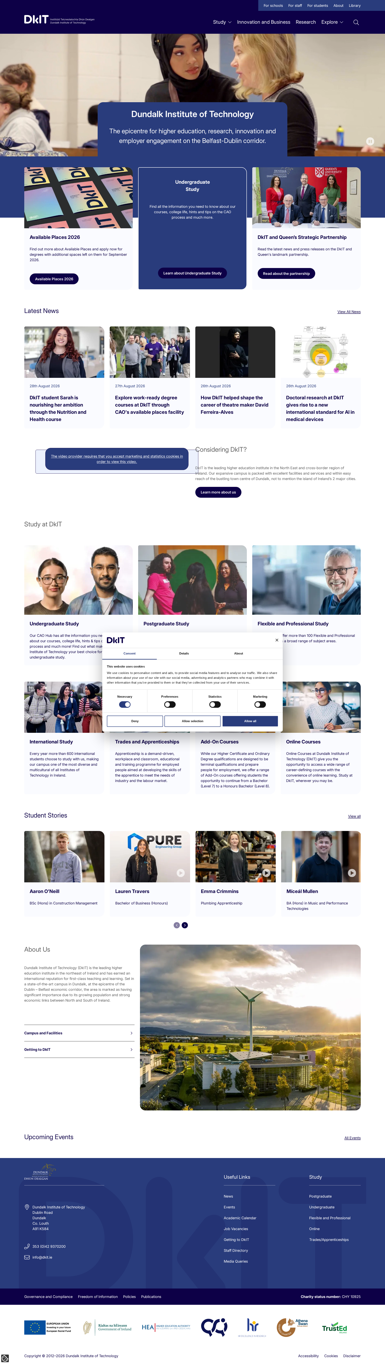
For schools (273, 5)
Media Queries (236, 1261)
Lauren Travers (132, 891)
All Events (352, 1138)
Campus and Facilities (43, 1033)
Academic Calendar (240, 1218)
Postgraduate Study (166, 624)
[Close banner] (277, 640)
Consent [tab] (130, 653)
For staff (295, 5)
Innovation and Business (263, 22)
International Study (51, 742)
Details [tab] (184, 653)
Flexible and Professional (330, 1218)
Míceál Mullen (302, 891)
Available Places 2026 (54, 279)
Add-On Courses (220, 742)
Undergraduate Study (54, 624)
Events (229, 1207)
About (338, 5)
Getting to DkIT (37, 1049)
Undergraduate (321, 1207)
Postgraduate (320, 1196)
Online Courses (303, 742)
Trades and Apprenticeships (147, 742)
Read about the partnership (286, 273)
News (228, 1196)
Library (355, 5)
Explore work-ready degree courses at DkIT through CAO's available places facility (149, 405)
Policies (129, 1297)
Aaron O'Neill (44, 891)
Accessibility (308, 1356)
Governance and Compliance (48, 1297)
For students (317, 5)
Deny (135, 721)
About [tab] (238, 653)
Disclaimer (352, 1356)
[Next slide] (185, 925)
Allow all (250, 721)
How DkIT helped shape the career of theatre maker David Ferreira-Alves (234, 405)
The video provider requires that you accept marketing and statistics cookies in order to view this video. (117, 459)
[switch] (170, 704)
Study (219, 22)
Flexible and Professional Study (293, 624)
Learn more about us (218, 492)
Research (306, 22)
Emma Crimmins (220, 891)
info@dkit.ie (42, 1257)
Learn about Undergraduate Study (192, 273)
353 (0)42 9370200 (49, 1246)
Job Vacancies (236, 1229)
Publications (151, 1297)
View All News (349, 312)
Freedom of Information (98, 1297)
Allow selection (192, 721)
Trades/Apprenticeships (329, 1240)
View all (354, 816)
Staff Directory (236, 1250)
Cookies (331, 1356)
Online (314, 1229)
